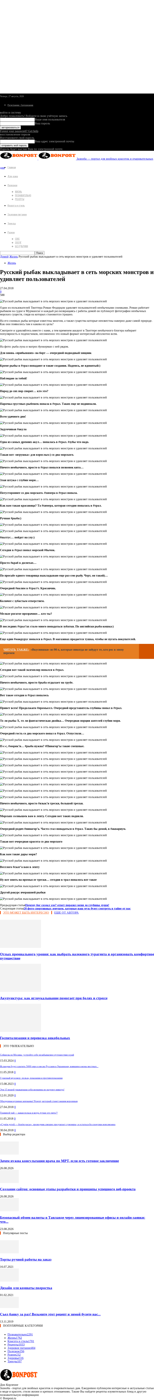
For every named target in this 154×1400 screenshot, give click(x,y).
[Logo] (19, 158)
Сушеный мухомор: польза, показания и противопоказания (31, 1078)
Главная (12, 167)
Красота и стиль (16, 205)
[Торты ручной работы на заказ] (9, 1252)
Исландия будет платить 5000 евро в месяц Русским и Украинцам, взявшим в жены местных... (49, 1066)
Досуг (18, 242)
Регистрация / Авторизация (20, 105)
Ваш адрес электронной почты (54, 141)
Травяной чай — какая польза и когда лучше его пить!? (29, 1112)
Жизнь (18, 191)
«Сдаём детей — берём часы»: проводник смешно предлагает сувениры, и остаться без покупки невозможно (58, 1124)
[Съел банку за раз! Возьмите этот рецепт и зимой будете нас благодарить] (9, 1307)
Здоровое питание (17, 214)
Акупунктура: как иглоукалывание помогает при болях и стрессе (53, 998)
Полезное (12, 185)
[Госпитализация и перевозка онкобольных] (20, 1030)
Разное (11, 232)
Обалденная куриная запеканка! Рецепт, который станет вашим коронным (39, 1101)
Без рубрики (21, 246)
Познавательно (23, 195)
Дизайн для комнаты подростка (26, 1288)
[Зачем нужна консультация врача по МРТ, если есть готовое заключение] (9, 1153)
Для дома (13, 176)
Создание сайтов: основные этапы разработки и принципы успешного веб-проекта (68, 1189)
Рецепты (19, 199)
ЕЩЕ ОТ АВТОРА (66, 912)
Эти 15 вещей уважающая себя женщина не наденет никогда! (32, 1089)
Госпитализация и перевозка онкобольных (35, 1038)
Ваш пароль (42, 123)
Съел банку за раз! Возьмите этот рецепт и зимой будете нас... (50, 1314)
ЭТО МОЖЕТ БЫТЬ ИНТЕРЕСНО (26, 912)
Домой (4, 256)
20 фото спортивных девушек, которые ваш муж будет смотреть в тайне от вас (77, 908)
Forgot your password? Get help (19, 131)
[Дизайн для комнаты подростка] (9, 1280)
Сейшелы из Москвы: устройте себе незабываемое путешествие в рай (37, 1054)
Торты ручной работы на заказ (25, 1259)
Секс (17, 239)
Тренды (12, 223)
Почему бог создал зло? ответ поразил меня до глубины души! (67, 905)
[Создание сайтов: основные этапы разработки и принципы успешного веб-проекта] (9, 1182)
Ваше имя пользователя (50, 119)
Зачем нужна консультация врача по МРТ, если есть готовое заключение (59, 1161)
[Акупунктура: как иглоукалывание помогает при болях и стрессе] (20, 990)
